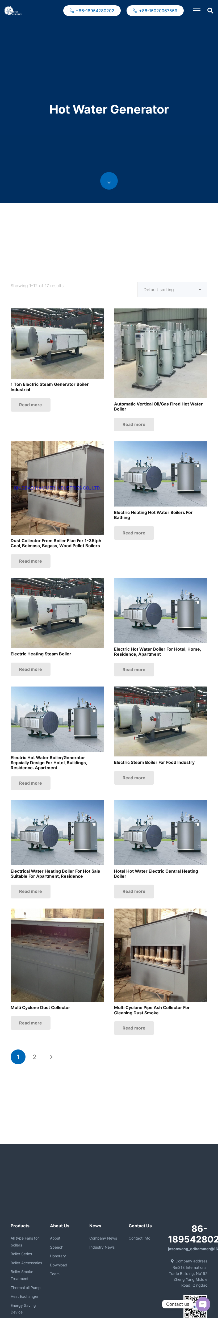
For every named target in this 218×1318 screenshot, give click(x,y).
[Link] (13, 10)
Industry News (102, 1247)
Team (55, 1273)
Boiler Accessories (26, 1263)
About (55, 1238)
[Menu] (197, 10)
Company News (103, 1238)
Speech (56, 1247)
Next (51, 1056)
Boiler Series (21, 1254)
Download (58, 1265)
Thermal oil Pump (26, 1287)
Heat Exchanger (25, 1296)
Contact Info (139, 1238)
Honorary (58, 1256)
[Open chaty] (203, 1304)
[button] (210, 11)
